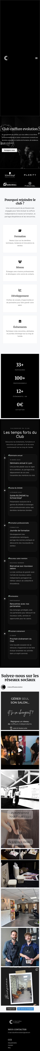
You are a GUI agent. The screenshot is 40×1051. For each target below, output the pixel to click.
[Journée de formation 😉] (20, 789)
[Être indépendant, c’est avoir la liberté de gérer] (20, 711)
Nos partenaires (12, 1043)
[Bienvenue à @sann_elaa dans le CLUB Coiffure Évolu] (20, 986)
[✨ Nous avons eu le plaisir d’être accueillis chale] (20, 907)
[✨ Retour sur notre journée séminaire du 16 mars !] (20, 750)
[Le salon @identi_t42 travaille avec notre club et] (20, 947)
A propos (10, 1045)
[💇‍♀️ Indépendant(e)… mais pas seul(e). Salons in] (20, 829)
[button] (36, 58)
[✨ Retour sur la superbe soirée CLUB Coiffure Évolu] (20, 868)
